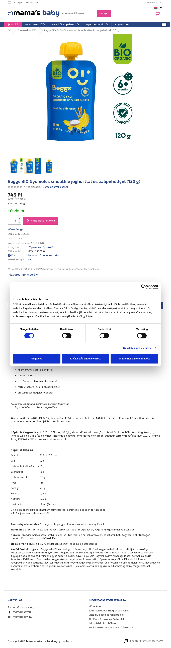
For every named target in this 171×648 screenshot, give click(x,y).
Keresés (104, 13)
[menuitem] (13, 24)
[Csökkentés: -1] (19, 222)
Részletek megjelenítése (137, 348)
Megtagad (36, 358)
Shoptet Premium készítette (146, 641)
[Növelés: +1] (19, 219)
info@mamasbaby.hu (25, 607)
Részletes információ (21, 275)
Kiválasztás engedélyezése (85, 358)
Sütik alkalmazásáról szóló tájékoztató (111, 627)
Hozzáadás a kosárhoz (43, 220)
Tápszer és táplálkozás (41, 247)
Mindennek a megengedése (134, 358)
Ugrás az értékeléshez (55, 187)
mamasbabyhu (22, 612)
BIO (30, 259)
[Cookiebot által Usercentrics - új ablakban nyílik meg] (143, 286)
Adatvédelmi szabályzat (103, 623)
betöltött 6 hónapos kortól (43, 255)
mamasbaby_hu (22, 616)
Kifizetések (95, 606)
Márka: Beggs (15, 229)
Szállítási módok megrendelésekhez (110, 610)
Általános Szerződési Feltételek (106, 619)
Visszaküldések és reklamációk (106, 614)
